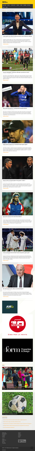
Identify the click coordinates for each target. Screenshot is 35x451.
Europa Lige (9, 37)
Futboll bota (13, 5)
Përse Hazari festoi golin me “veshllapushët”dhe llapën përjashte (15, 108)
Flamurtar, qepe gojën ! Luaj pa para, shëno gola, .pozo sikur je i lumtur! (16, 72)
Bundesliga (9, 290)
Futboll (8, 5)
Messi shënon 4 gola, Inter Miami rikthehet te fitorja (12, 421)
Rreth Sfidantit (4, 433)
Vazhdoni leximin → (6, 44)
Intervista (19, 434)
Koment (19, 435)
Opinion (18, 5)
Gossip (7, 7)
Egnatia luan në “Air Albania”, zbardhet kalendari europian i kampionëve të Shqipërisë (17, 423)
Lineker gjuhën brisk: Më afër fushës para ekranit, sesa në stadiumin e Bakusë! (17, 36)
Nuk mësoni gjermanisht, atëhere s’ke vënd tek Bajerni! (13, 288)
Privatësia (3, 434)
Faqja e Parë (4, 5)
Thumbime (24, 5)
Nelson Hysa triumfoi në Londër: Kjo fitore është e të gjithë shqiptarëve (15, 419)
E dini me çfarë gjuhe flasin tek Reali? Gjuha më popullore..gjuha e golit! (16, 252)
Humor (4, 7)
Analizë (19, 433)
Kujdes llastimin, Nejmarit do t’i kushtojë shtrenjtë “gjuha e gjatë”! (15, 144)
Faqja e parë (4, 10)
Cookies (3, 435)
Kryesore (9, 73)
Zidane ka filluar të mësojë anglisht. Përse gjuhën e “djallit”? (14, 180)
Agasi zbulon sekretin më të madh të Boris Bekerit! (12, 216)
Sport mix (28, 5)
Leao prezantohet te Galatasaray (9, 427)
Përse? (21, 5)
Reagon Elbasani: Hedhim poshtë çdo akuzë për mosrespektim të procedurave (16, 425)
